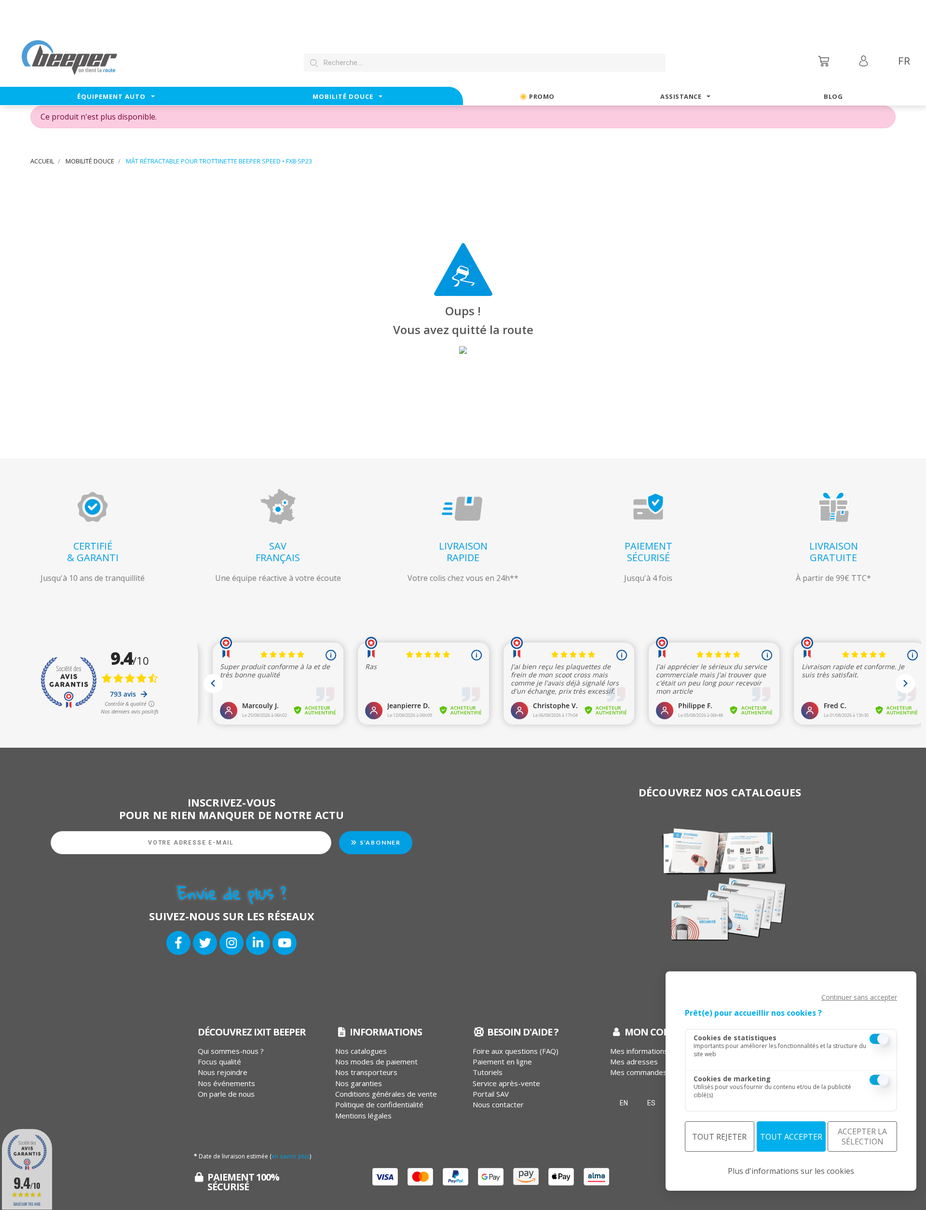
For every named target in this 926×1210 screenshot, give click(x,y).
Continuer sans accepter (859, 997)
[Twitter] (205, 943)
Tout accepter (791, 1136)
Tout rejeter (719, 1136)
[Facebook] (178, 943)
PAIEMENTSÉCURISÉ (648, 551)
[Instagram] (231, 943)
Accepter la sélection (862, 1136)
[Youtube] (284, 943)
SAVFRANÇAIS (278, 551)
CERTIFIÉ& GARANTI (93, 551)
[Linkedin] (258, 943)
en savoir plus (291, 1156)
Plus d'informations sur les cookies (791, 1171)
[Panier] (825, 61)
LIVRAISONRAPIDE (463, 551)
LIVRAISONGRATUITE (833, 551)
